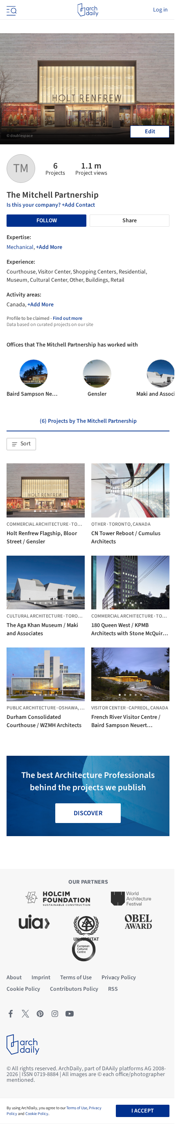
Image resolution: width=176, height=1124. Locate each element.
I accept (142, 1111)
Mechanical (20, 247)
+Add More (49, 247)
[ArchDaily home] (87, 9)
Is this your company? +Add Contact (51, 205)
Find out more (67, 318)
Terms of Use (76, 1108)
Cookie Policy (36, 1114)
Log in (160, 10)
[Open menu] (10, 10)
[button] (21, 444)
